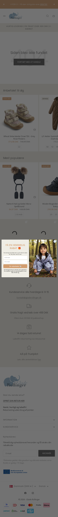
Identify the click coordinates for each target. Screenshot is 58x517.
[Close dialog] (55, 241)
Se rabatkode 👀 (15, 266)
